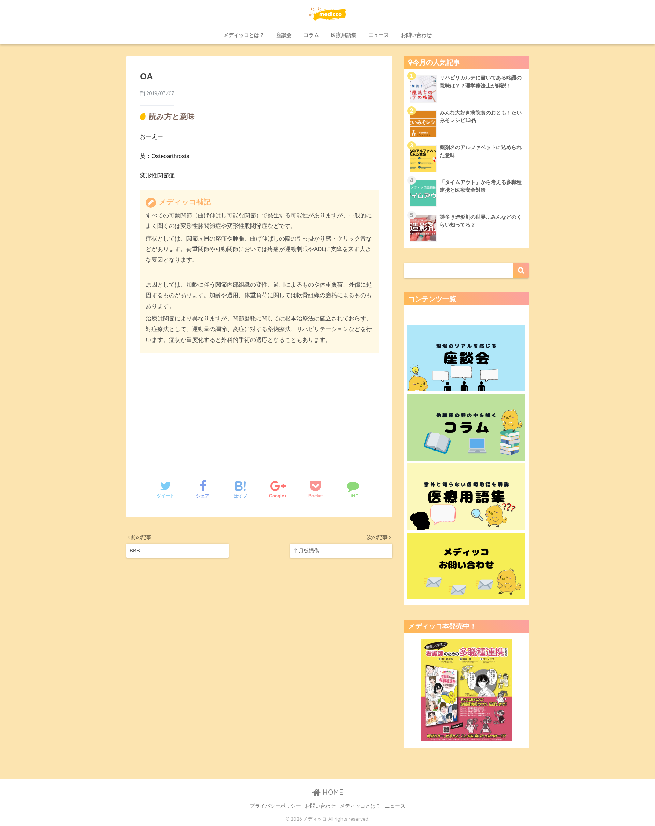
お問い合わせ (416, 35)
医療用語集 (343, 35)
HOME (332, 792)
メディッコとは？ (243, 35)
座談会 (284, 35)
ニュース (378, 35)
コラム (311, 35)
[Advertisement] (259, 409)
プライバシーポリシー (275, 806)
